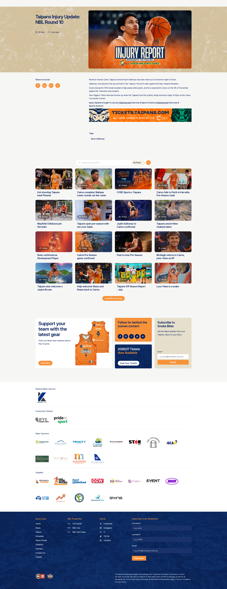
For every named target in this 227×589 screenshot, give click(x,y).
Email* (160, 352)
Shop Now (45, 363)
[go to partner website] (42, 397)
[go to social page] (120, 336)
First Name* (136, 523)
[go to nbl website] (40, 576)
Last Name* (136, 534)
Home (37, 12)
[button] (138, 162)
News (45, 12)
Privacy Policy (121, 582)
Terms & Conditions (183, 579)
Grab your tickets (128, 363)
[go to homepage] (50, 576)
